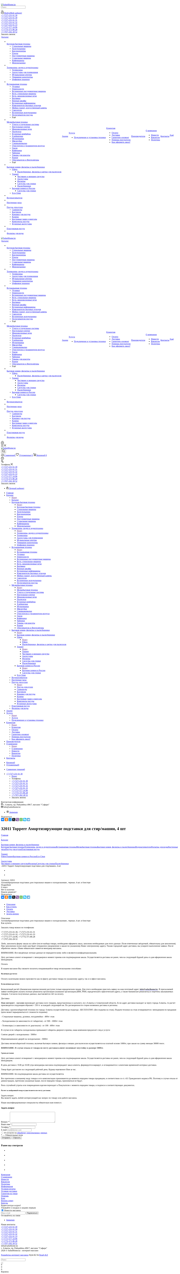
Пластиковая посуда (30, 849)
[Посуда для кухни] (34, 205)
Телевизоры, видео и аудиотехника (32, 533)
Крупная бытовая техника (28, 507)
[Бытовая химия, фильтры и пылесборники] (34, 165)
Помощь (5, 1196)
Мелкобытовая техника (27, 590)
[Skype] (24, 819)
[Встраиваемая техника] (34, 82)
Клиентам (16, 727)
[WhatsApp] (21, 819)
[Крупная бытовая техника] (34, 41)
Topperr (25, 651)
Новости (5, 1179)
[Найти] (2, 10)
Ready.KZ (43, 1255)
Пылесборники (62, 863)
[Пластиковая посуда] (34, 226)
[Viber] (17, 819)
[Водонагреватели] (34, 195)
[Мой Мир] (10, 819)
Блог (3, 1198)
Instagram (13, 812)
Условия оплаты (8, 1189)
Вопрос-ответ (7, 1201)
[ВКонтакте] (2, 819)
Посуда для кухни (25, 687)
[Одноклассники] (6, 819)
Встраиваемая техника (27, 552)
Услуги (15, 718)
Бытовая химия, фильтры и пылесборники (36, 635)
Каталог (15, 500)
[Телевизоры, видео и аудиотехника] (34, 65)
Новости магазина (12, 1210)
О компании (17, 748)
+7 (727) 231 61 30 (9, 15)
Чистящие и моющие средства (14, 863)
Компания (5, 1174)
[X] (13, 819)
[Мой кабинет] (2, 443)
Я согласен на (25, 1133)
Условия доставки (9, 1191)
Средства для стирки (45, 863)
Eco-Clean (40, 856)
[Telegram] (28, 819)
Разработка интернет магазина (14, 1255)
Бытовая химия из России (33, 670)
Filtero (25, 642)
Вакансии (5, 1182)
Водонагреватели (143, 847)
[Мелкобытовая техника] (34, 120)
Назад (14, 497)
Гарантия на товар (9, 1193)
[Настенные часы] (34, 200)
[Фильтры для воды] (34, 231)
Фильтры (32, 863)
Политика (5, 1184)
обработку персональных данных (32, 1133)
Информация (7, 1186)
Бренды (4, 1203)
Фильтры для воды (159, 847)
